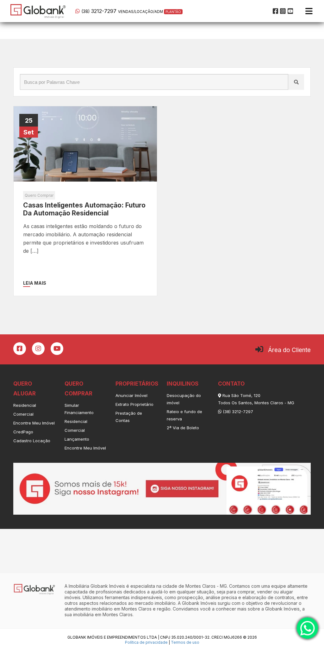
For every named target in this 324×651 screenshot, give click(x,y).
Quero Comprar (39, 195)
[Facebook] (275, 11)
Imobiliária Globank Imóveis (97, 586)
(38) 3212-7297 (237, 411)
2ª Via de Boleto (183, 427)
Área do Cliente (289, 350)
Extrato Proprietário (134, 404)
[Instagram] (283, 11)
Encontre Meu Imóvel (34, 422)
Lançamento (77, 439)
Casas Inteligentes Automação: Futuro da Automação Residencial (84, 209)
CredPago (23, 431)
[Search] (296, 82)
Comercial (23, 414)
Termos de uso (185, 642)
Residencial (24, 405)
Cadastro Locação (31, 440)
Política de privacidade (146, 642)
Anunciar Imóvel (131, 395)
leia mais (34, 283)
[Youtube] (290, 11)
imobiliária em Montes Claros (103, 614)
